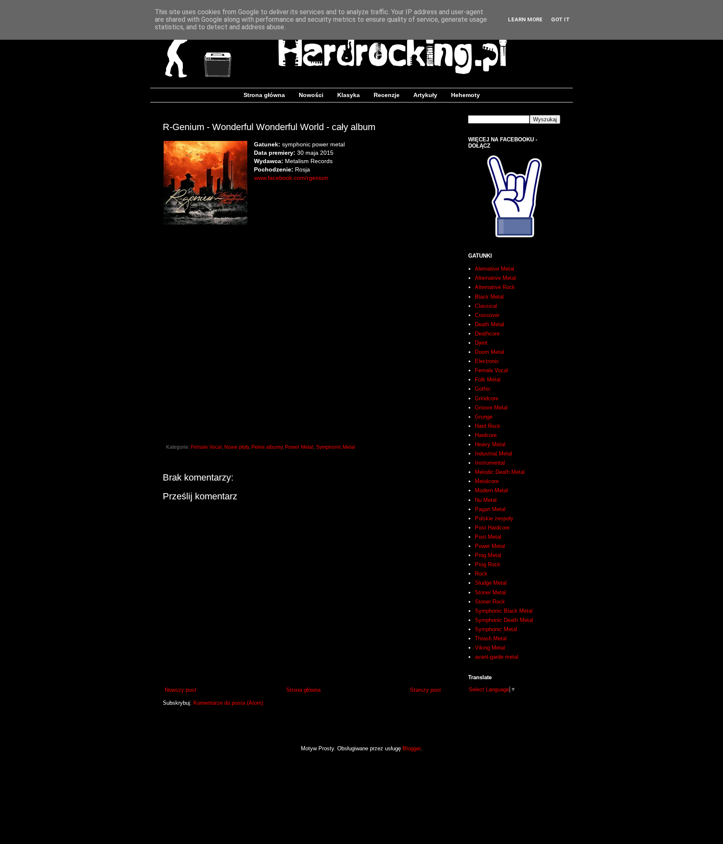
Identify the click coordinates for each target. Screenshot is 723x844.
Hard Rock (487, 426)
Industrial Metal (493, 453)
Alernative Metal (494, 269)
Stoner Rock (490, 601)
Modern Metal (491, 490)
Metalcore (487, 481)
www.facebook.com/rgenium (291, 177)
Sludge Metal (491, 583)
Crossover (487, 315)
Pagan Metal (490, 509)
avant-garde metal (496, 657)
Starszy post (425, 690)
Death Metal (489, 324)
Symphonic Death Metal (504, 620)
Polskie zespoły (494, 518)
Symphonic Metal (335, 447)
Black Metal (489, 297)
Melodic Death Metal (500, 472)
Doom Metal (489, 352)
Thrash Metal (491, 638)
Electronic (487, 361)
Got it (560, 19)
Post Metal (488, 537)
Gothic (483, 389)
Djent (481, 343)
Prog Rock (487, 564)
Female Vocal (206, 447)
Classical (486, 306)
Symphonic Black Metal (504, 611)
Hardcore (486, 435)
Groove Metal (491, 407)
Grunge (483, 417)
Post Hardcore (492, 527)
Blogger (411, 748)
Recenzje (387, 95)
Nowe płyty (236, 447)
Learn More (525, 19)
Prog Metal (488, 555)
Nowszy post (180, 690)
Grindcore (486, 398)
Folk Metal (487, 379)
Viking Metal (490, 648)
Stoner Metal (490, 592)
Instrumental (490, 463)
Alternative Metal (495, 278)
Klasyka (348, 95)
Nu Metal (486, 500)
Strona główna (264, 95)
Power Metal (299, 447)
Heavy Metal (490, 444)
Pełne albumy (266, 447)
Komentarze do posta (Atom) (228, 703)
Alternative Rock (495, 287)
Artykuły (425, 95)
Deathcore (487, 333)
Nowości (311, 95)
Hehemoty (465, 95)
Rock (481, 573)
